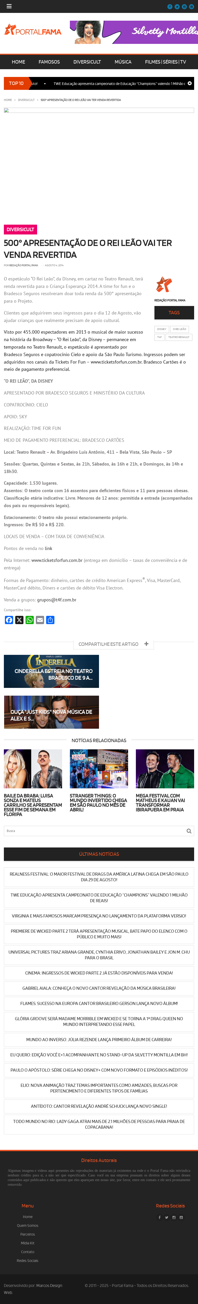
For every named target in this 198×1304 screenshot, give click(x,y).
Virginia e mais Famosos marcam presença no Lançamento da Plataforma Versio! (99, 916)
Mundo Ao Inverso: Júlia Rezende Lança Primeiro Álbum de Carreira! (99, 1039)
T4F (159, 337)
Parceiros (27, 1234)
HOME (18, 62)
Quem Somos (27, 1225)
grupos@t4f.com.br (56, 600)
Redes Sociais (27, 1261)
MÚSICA (123, 62)
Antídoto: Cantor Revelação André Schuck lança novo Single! (99, 1106)
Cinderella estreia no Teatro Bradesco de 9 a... (54, 674)
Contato (27, 1252)
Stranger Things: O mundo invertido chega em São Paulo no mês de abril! (98, 803)
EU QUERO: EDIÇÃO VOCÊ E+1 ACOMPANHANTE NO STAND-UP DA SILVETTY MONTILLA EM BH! (99, 1054)
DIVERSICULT (87, 62)
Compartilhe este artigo (109, 644)
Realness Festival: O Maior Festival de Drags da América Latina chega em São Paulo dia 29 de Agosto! (99, 877)
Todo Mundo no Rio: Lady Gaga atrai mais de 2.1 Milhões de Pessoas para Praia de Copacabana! (99, 1124)
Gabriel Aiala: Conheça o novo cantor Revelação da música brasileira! (99, 988)
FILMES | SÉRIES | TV (165, 62)
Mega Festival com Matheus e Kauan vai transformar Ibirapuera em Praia (160, 803)
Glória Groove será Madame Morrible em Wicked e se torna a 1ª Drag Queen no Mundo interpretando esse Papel (99, 1021)
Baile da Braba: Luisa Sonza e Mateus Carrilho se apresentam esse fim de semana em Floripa (33, 805)
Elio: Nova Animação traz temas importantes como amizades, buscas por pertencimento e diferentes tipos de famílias (99, 1088)
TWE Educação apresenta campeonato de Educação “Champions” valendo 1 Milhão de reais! (113, 84)
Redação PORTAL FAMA (23, 265)
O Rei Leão (179, 329)
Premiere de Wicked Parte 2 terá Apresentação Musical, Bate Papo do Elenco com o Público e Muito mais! (99, 934)
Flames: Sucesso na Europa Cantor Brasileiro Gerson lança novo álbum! (99, 1003)
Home (8, 100)
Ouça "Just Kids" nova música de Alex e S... (51, 715)
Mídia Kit (28, 1243)
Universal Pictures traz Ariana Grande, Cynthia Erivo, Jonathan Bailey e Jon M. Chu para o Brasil (99, 955)
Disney (161, 329)
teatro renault (178, 337)
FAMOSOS (49, 62)
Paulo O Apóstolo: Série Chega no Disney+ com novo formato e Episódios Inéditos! (99, 1070)
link (48, 548)
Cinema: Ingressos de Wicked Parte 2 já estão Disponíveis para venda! (99, 973)
